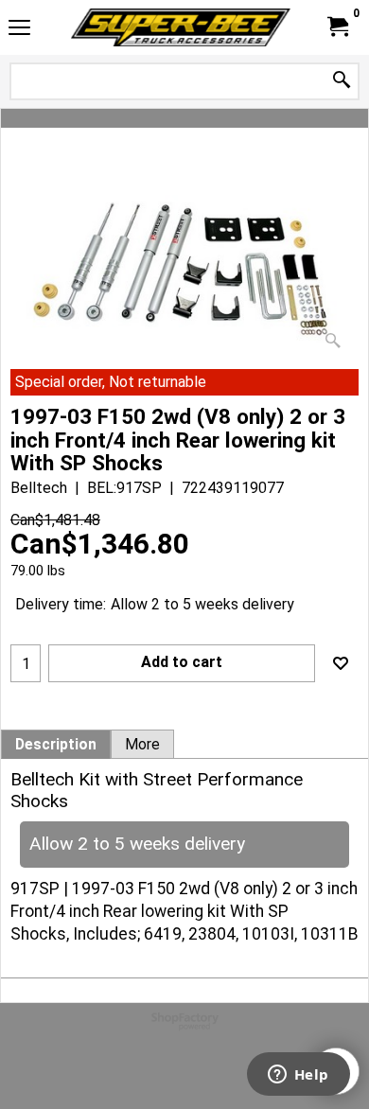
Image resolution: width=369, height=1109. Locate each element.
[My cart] (337, 27)
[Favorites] (341, 663)
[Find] (341, 81)
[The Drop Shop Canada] (180, 27)
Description (56, 744)
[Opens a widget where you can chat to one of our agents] (298, 1076)
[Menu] (19, 30)
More (142, 744)
